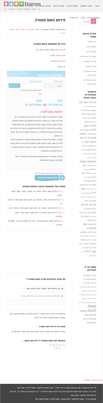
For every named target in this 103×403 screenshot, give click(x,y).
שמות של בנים (90, 201)
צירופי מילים (88, 205)
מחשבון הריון (91, 399)
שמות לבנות (91, 47)
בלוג (36, 399)
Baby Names (97, 380)
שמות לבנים (91, 52)
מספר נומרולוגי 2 (32, 29)
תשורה (37, 44)
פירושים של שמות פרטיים (88, 236)
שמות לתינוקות (78, 399)
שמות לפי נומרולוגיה (88, 56)
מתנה (60, 208)
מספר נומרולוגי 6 (84, 295)
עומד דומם (20, 29)
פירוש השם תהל (91, 165)
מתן (60, 221)
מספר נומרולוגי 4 (91, 291)
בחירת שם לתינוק (90, 189)
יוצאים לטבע (91, 279)
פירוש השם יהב (90, 209)
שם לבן (83, 150)
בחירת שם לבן (87, 102)
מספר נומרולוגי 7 (91, 298)
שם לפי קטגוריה (89, 61)
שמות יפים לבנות (91, 240)
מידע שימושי (91, 66)
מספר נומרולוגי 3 (84, 287)
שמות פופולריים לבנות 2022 (89, 82)
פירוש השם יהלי (89, 181)
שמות (86, 122)
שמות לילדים (87, 146)
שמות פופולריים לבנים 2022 (89, 73)
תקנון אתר (75, 395)
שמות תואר (85, 248)
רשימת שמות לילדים (90, 106)
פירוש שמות (66, 399)
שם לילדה (90, 251)
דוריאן (59, 191)
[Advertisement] (36, 252)
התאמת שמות (88, 161)
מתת (60, 200)
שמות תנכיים (90, 212)
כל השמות (92, 42)
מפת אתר (21, 388)
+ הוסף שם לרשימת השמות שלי (49, 174)
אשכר (59, 213)
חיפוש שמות (91, 150)
